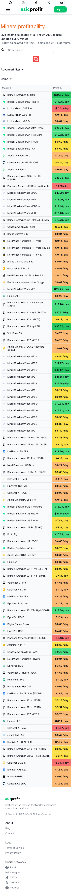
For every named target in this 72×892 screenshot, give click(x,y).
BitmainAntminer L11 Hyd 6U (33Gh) (27, 444)
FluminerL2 (13, 721)
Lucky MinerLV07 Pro (19, 121)
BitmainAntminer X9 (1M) (21, 94)
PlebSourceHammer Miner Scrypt (26, 282)
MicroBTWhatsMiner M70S (22, 423)
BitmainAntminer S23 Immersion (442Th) (25, 304)
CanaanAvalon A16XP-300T (22, 162)
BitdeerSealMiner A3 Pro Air (22, 520)
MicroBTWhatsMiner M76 (21, 390)
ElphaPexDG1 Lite (17, 603)
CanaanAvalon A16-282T (21, 226)
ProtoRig (12, 534)
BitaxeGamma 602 (17, 233)
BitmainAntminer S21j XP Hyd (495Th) (28, 219)
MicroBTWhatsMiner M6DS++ (23, 206)
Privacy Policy (13, 852)
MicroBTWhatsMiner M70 (21, 430)
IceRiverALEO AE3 (17, 451)
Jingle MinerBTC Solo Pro (21, 499)
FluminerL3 (13, 295)
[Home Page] (32, 9)
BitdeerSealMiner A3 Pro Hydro (24, 506)
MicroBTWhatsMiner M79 (21, 289)
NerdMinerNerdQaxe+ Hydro (23, 658)
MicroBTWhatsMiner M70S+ (23, 417)
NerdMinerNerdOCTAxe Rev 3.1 (25, 275)
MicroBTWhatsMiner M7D (21, 199)
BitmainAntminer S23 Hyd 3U (23, 326)
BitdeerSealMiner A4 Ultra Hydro (25, 127)
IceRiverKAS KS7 (16, 769)
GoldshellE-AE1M (16, 762)
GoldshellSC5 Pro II (18, 268)
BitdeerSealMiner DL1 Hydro (23, 101)
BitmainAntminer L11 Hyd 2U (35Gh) (27, 437)
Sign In (60, 9)
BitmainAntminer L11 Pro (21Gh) (24, 527)
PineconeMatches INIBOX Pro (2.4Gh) (28, 186)
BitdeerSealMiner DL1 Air (21, 148)
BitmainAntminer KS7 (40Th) (23, 714)
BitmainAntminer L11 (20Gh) (22, 541)
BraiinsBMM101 (16, 776)
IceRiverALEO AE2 (17, 596)
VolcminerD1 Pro (16, 582)
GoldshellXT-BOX (17, 492)
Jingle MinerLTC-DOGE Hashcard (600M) (25, 348)
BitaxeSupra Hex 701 (19, 686)
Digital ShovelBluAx (18, 624)
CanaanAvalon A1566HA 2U (22, 651)
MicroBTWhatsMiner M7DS (22, 192)
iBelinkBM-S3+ (15, 735)
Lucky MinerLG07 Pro (19, 108)
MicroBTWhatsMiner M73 (21, 376)
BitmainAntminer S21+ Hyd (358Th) (27, 568)
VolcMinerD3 (14, 333)
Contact (9, 833)
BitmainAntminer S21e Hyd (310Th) (26, 575)
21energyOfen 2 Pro (18, 155)
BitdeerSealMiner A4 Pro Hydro (24, 134)
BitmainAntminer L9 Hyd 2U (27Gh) (26, 472)
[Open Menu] (8, 9)
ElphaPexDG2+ (15, 631)
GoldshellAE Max (16, 727)
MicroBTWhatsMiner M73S (22, 383)
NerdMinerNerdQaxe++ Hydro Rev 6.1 (28, 247)
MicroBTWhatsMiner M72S (22, 356)
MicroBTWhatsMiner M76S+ (23, 403)
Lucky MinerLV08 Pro (19, 114)
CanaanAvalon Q (16, 783)
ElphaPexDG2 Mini (17, 485)
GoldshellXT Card (17, 479)
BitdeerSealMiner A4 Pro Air (22, 141)
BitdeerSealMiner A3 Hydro (22, 513)
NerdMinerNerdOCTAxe (20, 465)
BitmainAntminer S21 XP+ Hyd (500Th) (28, 610)
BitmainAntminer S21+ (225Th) (24, 700)
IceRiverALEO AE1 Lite (19, 741)
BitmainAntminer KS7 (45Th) (23, 340)
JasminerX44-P (16, 644)
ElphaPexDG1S (15, 617)
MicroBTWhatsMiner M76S (22, 396)
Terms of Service (14, 847)
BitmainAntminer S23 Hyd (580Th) (26, 312)
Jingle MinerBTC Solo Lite (21, 555)
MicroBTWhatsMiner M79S (22, 369)
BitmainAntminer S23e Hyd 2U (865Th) (24, 178)
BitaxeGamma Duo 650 (20, 261)
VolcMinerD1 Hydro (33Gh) (22, 672)
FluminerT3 (13, 561)
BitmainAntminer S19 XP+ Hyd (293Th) (28, 755)
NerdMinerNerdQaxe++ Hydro (24, 240)
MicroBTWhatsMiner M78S (22, 363)
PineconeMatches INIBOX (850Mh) (26, 637)
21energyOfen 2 (16, 169)
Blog (7, 828)
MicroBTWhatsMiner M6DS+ (23, 213)
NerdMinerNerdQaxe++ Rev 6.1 (25, 254)
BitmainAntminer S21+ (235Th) (24, 707)
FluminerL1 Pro (15, 679)
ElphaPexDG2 (15, 665)
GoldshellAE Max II (17, 589)
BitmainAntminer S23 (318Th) (23, 319)
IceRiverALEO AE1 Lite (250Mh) (24, 693)
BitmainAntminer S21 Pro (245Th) (25, 458)
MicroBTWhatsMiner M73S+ (23, 410)
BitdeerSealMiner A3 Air (20, 548)
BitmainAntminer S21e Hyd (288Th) (27, 748)
